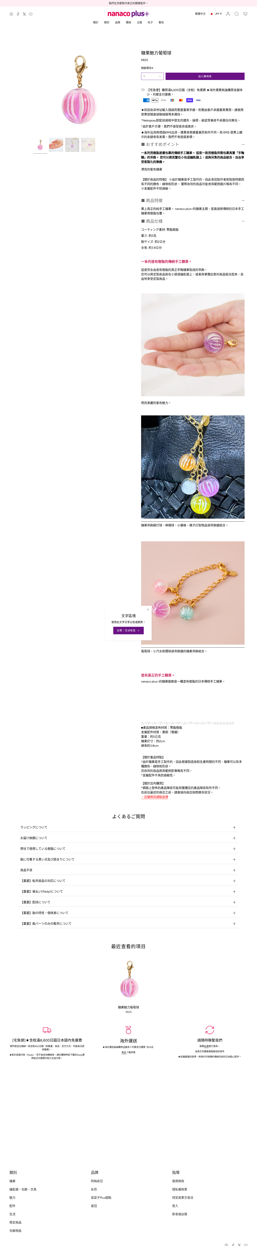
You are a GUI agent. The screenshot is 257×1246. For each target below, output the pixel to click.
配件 (12, 1206)
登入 (175, 1206)
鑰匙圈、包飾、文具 (22, 1189)
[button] (236, 14)
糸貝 (94, 1189)
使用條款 (178, 1181)
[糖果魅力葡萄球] (128, 979)
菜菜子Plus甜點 (101, 1197)
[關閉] (148, 609)
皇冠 (94, 1206)
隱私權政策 (179, 1189)
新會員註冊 (179, 1214)
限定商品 (15, 1222)
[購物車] (245, 14)
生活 (12, 1214)
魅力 (12, 1197)
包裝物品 (15, 1230)
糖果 (12, 1181)
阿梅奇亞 (97, 1181)
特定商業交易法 (182, 1197)
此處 (206, 1046)
